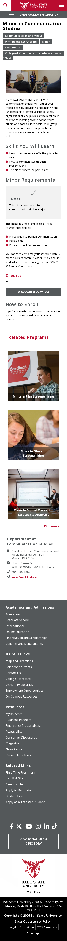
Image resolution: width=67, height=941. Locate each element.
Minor (46, 41)
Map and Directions (19, 661)
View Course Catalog (33, 292)
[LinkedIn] (46, 826)
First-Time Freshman (20, 772)
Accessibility (14, 731)
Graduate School (17, 620)
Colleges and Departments (24, 644)
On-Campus (12, 47)
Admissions (13, 614)
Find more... (52, 526)
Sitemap (33, 933)
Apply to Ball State (18, 790)
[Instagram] (38, 826)
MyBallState (14, 714)
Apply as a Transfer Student (25, 802)
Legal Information (21, 927)
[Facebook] (11, 826)
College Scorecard (18, 679)
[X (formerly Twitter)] (19, 826)
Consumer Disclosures (21, 737)
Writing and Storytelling (21, 41)
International (15, 626)
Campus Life (14, 784)
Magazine (12, 743)
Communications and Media (23, 35)
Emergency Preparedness (23, 726)
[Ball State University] (33, 876)
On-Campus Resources (21, 696)
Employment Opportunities (25, 690)
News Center (15, 749)
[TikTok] (54, 826)
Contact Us (13, 673)
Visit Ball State (15, 778)
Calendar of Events (19, 667)
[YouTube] (28, 826)
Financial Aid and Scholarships (26, 638)
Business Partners (18, 720)
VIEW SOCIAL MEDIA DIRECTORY (33, 841)
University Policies (18, 755)
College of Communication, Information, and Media (33, 55)
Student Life (14, 796)
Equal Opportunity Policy (33, 921)
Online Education (17, 632)
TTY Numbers (47, 927)
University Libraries (19, 685)
